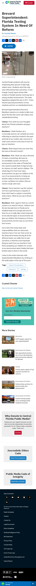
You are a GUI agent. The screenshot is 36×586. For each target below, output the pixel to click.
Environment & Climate (23, 350)
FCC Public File (8, 549)
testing (23, 269)
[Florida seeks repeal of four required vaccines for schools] (8, 370)
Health (17, 367)
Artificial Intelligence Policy (12, 532)
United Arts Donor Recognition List (14, 557)
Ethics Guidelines (9, 528)
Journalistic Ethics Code (18, 452)
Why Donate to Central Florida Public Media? (18, 417)
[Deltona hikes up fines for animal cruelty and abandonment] (8, 385)
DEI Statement (8, 536)
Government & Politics (22, 381)
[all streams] (33, 583)
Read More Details (18, 481)
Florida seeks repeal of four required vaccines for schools (24, 372)
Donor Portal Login (9, 553)
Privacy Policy (8, 540)
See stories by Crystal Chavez (12, 288)
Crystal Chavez (10, 33)
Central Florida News (16, 265)
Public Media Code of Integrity (18, 475)
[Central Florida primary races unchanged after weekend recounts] (8, 399)
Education (12, 269)
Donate (30, 3)
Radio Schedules (9, 512)
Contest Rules (8, 545)
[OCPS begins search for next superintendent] (8, 340)
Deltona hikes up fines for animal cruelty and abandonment (24, 386)
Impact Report (8, 561)
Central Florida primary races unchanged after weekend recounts (22, 401)
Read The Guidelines (18, 458)
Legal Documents (9, 524)
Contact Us (7, 520)
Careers (6, 516)
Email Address (9, 315)
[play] (3, 584)
